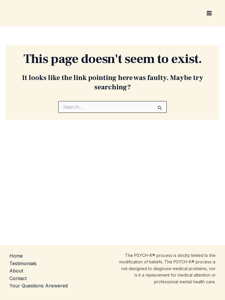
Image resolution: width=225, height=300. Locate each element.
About (16, 271)
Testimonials (23, 263)
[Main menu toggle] (209, 13)
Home (16, 256)
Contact (18, 278)
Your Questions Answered (38, 286)
